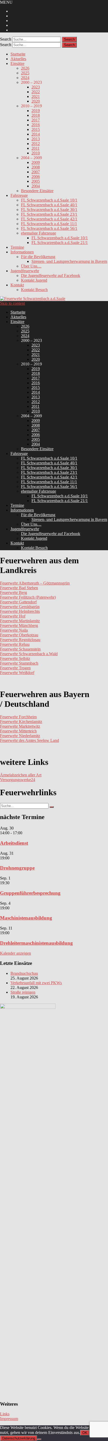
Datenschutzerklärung (18, 1438)
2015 (35, 129)
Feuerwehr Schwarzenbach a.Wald (29, 654)
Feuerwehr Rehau (15, 644)
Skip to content (12, 303)
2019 (35, 110)
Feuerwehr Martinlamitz (20, 621)
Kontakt (17, 285)
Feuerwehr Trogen (15, 668)
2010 (35, 153)
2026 (25, 68)
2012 (35, 143)
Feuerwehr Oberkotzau (19, 635)
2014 (35, 134)
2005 (35, 181)
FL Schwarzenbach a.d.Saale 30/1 (49, 209)
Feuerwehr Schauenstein (20, 649)
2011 (35, 148)
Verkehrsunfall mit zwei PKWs (36, 983)
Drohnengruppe (17, 868)
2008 (35, 167)
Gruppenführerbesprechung (30, 893)
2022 (35, 92)
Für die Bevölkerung (38, 256)
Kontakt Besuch (34, 289)
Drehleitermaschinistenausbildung (36, 943)
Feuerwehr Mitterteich (18, 731)
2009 (35, 162)
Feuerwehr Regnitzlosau (20, 639)
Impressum (9, 1418)
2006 (35, 176)
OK (84, 1433)
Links (4, 1414)
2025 (25, 73)
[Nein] (39, 1439)
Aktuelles (18, 59)
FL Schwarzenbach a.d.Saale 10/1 (49, 200)
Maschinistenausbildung (26, 918)
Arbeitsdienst (14, 843)
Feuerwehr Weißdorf (17, 672)
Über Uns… (31, 266)
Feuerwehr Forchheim (18, 717)
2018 (35, 115)
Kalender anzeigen (15, 953)
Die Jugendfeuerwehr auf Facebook (50, 275)
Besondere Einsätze (37, 190)
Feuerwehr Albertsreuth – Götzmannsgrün (35, 583)
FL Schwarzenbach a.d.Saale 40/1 (49, 205)
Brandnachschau (24, 973)
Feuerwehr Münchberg (19, 625)
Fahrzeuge (19, 195)
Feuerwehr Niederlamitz (20, 735)
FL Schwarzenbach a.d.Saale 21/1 (59, 242)
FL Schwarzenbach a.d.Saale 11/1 (49, 223)
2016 (35, 125)
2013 (35, 139)
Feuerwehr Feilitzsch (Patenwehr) (28, 597)
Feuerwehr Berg (13, 592)
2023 (35, 87)
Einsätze (17, 63)
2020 (35, 101)
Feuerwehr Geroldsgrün (20, 606)
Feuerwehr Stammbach (19, 663)
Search (5, 39)
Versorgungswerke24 (17, 779)
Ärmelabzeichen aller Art (20, 775)
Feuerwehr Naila (14, 630)
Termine (17, 247)
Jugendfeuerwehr (24, 271)
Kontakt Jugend (34, 280)
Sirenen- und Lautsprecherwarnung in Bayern (69, 261)
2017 (35, 120)
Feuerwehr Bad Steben (19, 588)
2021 (35, 96)
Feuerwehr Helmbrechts (20, 611)
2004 (35, 186)
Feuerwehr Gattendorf (18, 602)
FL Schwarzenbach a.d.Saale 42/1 (49, 219)
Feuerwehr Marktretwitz (20, 726)
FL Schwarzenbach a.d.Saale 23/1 (49, 214)
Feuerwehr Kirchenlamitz (21, 721)
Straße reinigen (22, 992)
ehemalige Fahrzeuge (38, 233)
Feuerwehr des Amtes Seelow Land (29, 740)
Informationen (22, 252)
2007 (35, 172)
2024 (25, 77)
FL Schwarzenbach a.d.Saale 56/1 (49, 228)
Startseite (17, 54)
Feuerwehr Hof (12, 616)
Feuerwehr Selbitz (15, 658)
